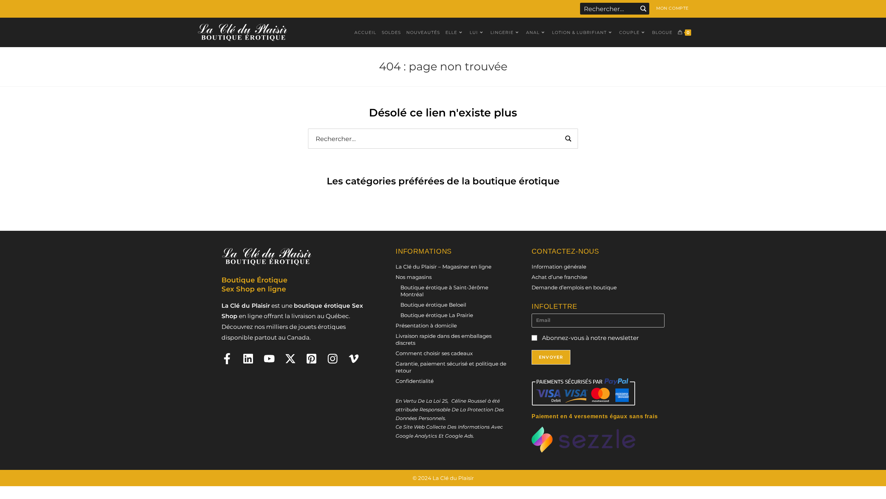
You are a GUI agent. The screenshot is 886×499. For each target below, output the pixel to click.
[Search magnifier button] (643, 9)
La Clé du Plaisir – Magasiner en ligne (443, 266)
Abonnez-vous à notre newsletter (590, 337)
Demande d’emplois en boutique (574, 287)
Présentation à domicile (426, 325)
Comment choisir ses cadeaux (434, 353)
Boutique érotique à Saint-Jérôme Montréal (444, 291)
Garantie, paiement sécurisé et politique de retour (451, 367)
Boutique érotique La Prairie (436, 315)
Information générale (559, 266)
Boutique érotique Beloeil (433, 304)
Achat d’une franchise (559, 277)
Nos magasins (414, 277)
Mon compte (672, 8)
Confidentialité (415, 381)
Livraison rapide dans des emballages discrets (443, 339)
